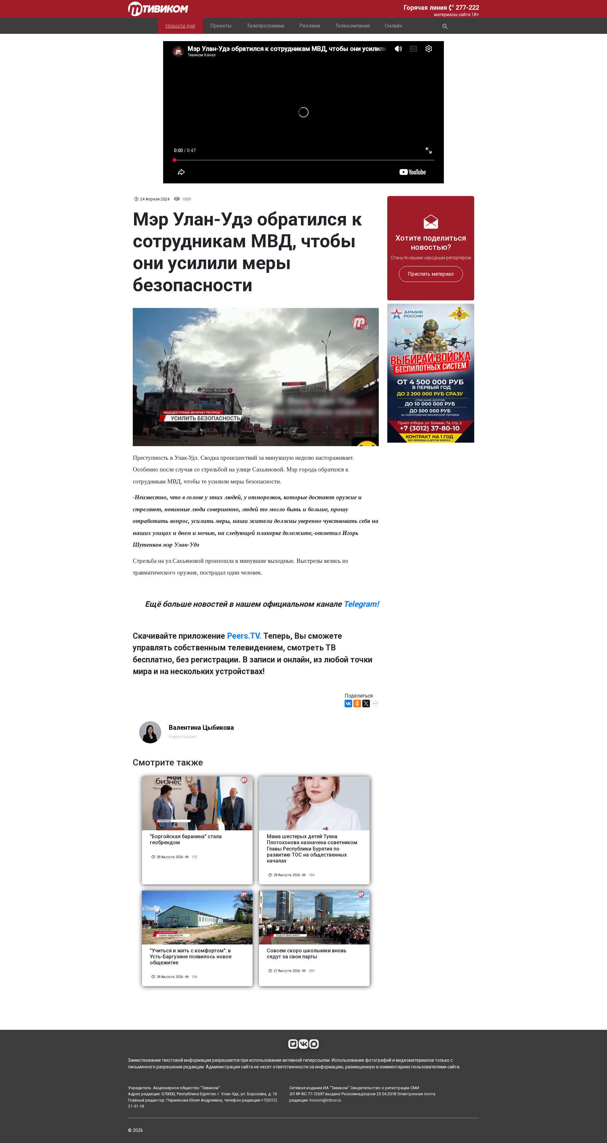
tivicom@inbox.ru (325, 1100)
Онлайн (393, 26)
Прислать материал (431, 274)
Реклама (309, 26)
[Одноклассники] (357, 703)
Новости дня (180, 26)
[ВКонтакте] (348, 703)
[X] (366, 703)
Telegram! (361, 604)
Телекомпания (352, 26)
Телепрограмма (265, 26)
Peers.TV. (244, 636)
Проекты (221, 26)
